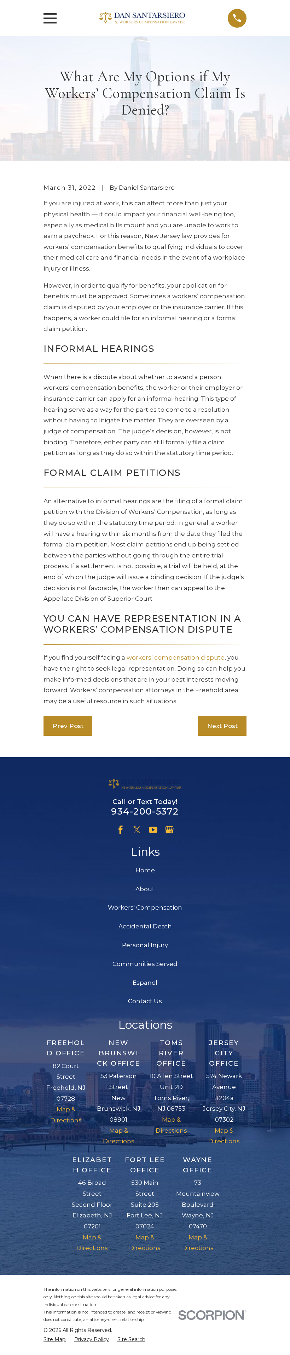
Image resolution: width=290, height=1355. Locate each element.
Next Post (222, 725)
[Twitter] (137, 830)
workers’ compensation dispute (176, 657)
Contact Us (145, 1001)
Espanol (145, 982)
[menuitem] (55, 1339)
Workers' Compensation (145, 907)
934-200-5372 (145, 811)
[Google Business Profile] (169, 830)
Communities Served (145, 963)
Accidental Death (145, 926)
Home (145, 870)
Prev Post (68, 725)
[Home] (142, 18)
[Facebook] (120, 830)
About (145, 889)
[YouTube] (153, 830)
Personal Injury (145, 945)
